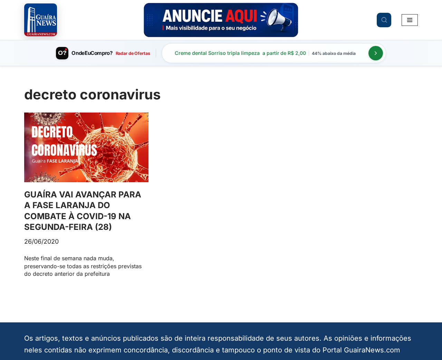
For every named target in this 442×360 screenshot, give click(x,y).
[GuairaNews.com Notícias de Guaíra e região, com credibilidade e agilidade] (40, 19)
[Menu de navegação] (410, 20)
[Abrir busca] (384, 20)
